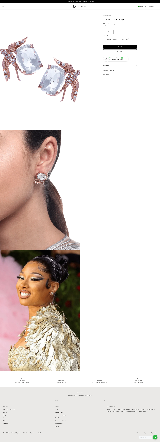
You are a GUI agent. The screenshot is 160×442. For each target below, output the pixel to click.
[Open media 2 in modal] (40, 190)
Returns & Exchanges (60, 415)
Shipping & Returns (108, 70)
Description (106, 65)
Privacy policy (14, 432)
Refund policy (6, 432)
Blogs (4, 415)
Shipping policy (32, 432)
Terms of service (24, 432)
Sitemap (5, 423)
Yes (106, 42)
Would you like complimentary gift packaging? (115, 39)
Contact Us (6, 421)
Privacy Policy (58, 423)
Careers (5, 418)
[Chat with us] (155, 437)
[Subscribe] (103, 400)
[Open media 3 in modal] (40, 310)
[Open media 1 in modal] (40, 70)
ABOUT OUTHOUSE (9, 409)
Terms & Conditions (60, 421)
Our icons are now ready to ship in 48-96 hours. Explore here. (80, 1)
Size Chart (57, 418)
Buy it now (120, 51)
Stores (5, 412)
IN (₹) (141, 6)
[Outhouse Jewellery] (80, 6)
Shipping (105, 25)
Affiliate (57, 426)
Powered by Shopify (152, 432)
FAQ (56, 409)
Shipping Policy (59, 412)
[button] (146, 6)
